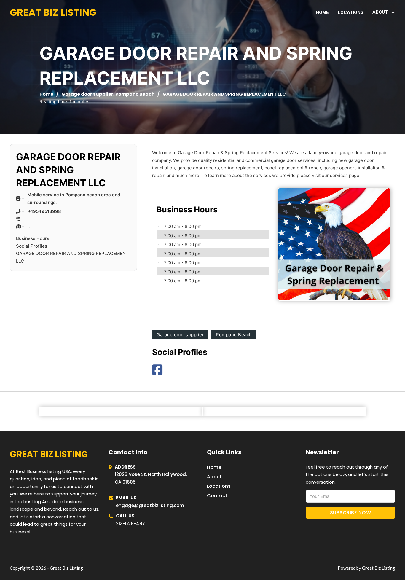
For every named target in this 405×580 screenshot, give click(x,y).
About (214, 476)
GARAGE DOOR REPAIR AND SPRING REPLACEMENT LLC (72, 257)
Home (322, 12)
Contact (217, 495)
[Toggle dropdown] (393, 12)
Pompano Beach (134, 94)
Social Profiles (31, 246)
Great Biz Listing (53, 12)
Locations (350, 12)
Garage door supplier (87, 94)
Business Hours (32, 238)
